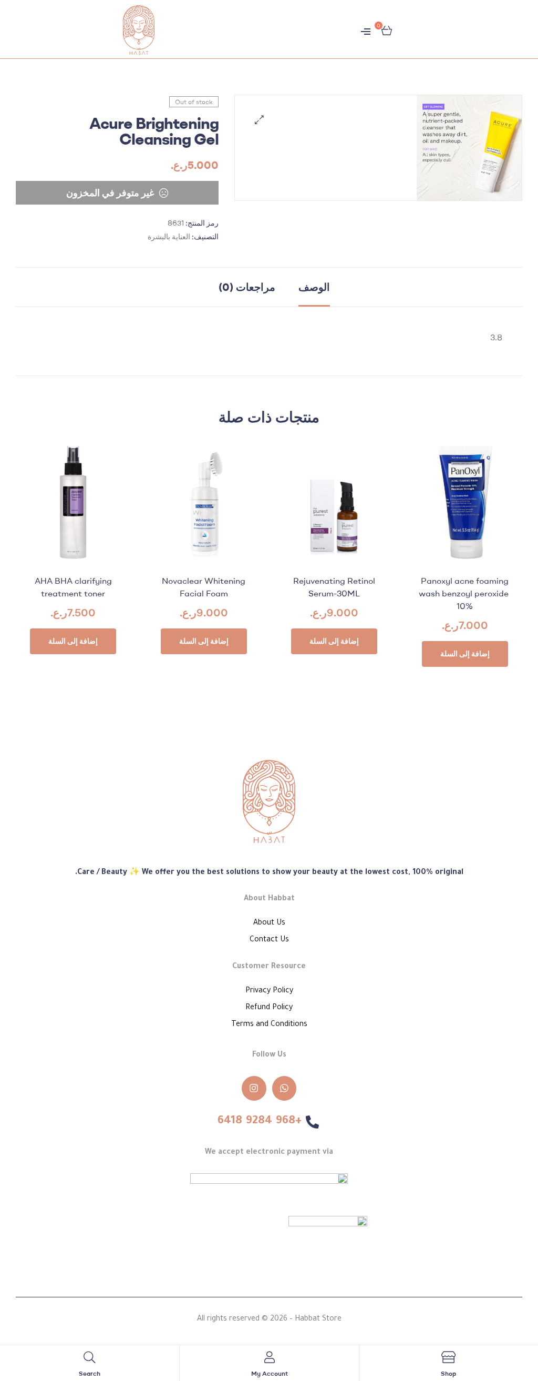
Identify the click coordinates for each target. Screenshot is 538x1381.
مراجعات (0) (247, 286)
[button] (259, 119)
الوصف (314, 286)
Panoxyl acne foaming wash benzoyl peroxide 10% (465, 593)
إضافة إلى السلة (465, 653)
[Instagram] (254, 1088)
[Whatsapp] (284, 1088)
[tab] (314, 287)
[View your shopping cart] (386, 29)
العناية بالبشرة (169, 236)
